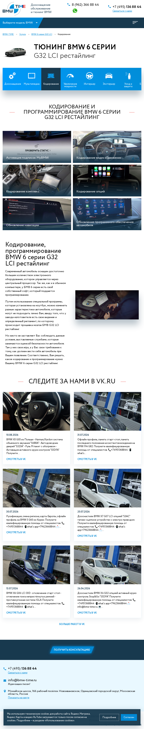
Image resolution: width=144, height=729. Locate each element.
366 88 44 (85, 5)
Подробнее (109, 717)
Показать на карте (18, 697)
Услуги (22, 34)
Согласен (129, 717)
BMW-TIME (8, 34)
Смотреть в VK (16, 459)
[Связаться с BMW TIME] (75, 11)
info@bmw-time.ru (22, 680)
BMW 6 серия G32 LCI (41, 34)
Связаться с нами (122, 11)
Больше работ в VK (72, 624)
